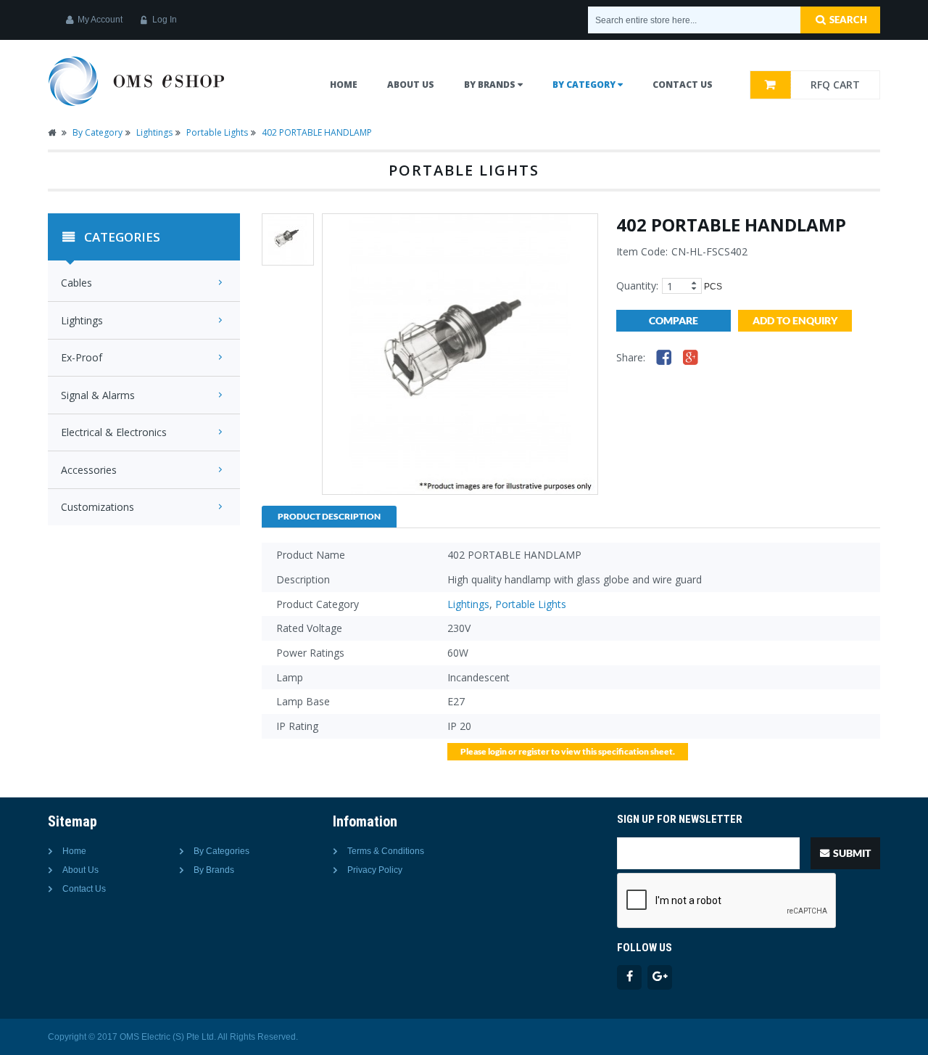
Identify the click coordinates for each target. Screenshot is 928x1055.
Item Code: (642, 251)
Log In (164, 20)
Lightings (154, 132)
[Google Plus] (690, 356)
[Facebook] (664, 356)
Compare (673, 320)
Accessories (89, 470)
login (497, 751)
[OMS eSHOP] (137, 80)
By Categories (221, 851)
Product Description (329, 516)
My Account (100, 20)
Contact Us (84, 889)
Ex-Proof (81, 357)
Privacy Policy (374, 870)
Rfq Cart (835, 84)
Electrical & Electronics (114, 432)
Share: (630, 357)
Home (343, 84)
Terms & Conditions (385, 851)
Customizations (97, 507)
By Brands (214, 870)
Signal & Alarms (98, 395)
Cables (76, 283)
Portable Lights (217, 132)
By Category (97, 132)
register (534, 751)
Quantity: (637, 285)
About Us (80, 870)
